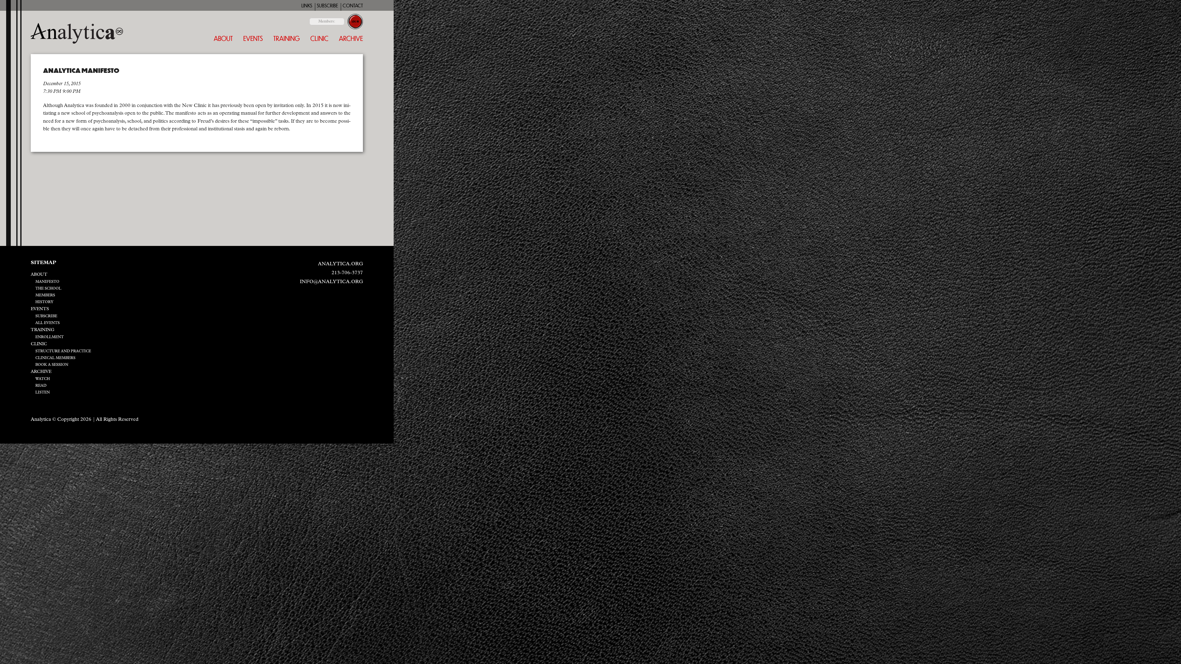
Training (286, 38)
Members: (326, 21)
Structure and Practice (63, 351)
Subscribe (327, 5)
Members (45, 295)
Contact (353, 5)
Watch (42, 379)
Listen (42, 392)
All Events (47, 323)
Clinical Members (55, 358)
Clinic (319, 38)
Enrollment (49, 337)
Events (253, 38)
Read (40, 386)
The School (48, 288)
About (223, 38)
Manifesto (47, 282)
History (44, 302)
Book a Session (51, 365)
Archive (351, 38)
